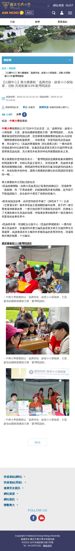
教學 (37, 21)
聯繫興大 (9, 504)
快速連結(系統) (13, 482)
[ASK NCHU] (13, 13)
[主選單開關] (70, 13)
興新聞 (12, 68)
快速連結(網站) (13, 476)
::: (48, 5)
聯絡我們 (47, 545)
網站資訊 (9, 499)
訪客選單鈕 (62, 13)
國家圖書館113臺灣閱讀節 (17, 243)
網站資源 (9, 493)
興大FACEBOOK (33, 518)
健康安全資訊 (12, 488)
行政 (12, 21)
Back (37, 442)
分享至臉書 (24, 114)
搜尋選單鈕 (53, 13)
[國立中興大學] (16, 5)
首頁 (4, 68)
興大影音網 (41, 518)
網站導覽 (58, 5)
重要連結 (62, 21)
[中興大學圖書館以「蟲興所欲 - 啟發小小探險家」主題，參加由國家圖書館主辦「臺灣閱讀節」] (37, 269)
